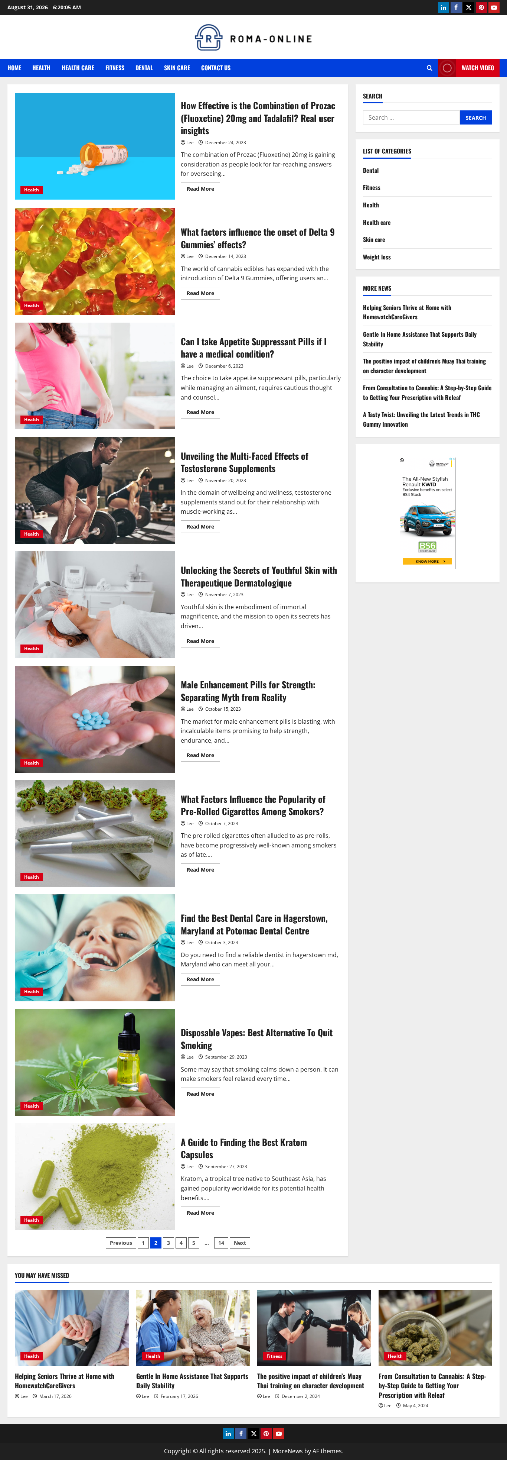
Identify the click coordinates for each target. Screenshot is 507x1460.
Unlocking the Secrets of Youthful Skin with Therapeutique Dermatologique (95, 604)
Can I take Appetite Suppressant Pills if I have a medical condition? (95, 376)
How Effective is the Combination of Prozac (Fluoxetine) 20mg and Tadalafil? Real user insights (95, 146)
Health (41, 67)
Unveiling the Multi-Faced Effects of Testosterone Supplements (95, 490)
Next (240, 1242)
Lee (190, 142)
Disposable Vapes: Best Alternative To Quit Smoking (95, 1062)
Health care (78, 67)
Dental (144, 67)
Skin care (177, 67)
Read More (203, 190)
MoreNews (288, 1451)
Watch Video (478, 67)
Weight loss (377, 256)
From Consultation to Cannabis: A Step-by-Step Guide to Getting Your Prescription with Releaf (427, 392)
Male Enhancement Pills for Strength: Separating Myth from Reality (95, 719)
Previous (121, 1242)
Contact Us (215, 67)
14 (221, 1242)
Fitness (114, 67)
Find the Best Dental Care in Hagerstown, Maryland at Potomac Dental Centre (95, 947)
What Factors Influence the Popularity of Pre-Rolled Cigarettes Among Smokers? (95, 833)
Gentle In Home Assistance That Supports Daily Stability (192, 1380)
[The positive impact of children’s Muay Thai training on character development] (314, 1328)
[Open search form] (429, 68)
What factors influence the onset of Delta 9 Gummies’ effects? (95, 261)
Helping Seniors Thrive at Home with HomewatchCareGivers (407, 312)
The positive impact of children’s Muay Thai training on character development (424, 365)
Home (14, 67)
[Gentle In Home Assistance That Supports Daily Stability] (193, 1328)
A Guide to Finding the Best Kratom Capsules (95, 1176)
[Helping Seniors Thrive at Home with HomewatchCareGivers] (72, 1328)
